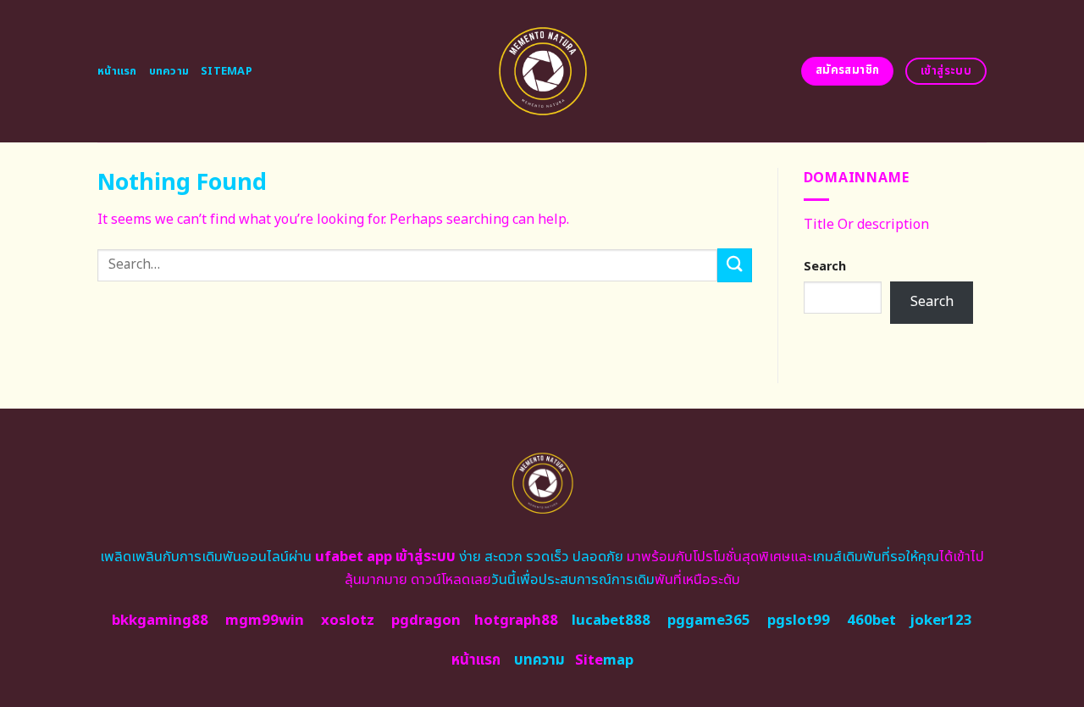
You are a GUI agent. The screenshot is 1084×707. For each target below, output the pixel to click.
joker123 (941, 621)
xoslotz (347, 621)
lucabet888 (611, 621)
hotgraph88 (516, 621)
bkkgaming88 (160, 621)
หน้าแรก (117, 71)
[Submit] (734, 264)
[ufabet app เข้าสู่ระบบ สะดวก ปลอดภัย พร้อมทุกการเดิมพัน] (542, 71)
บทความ (169, 71)
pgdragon (426, 621)
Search (825, 267)
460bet (871, 621)
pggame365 (708, 621)
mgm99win (264, 621)
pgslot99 (798, 621)
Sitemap (226, 71)
